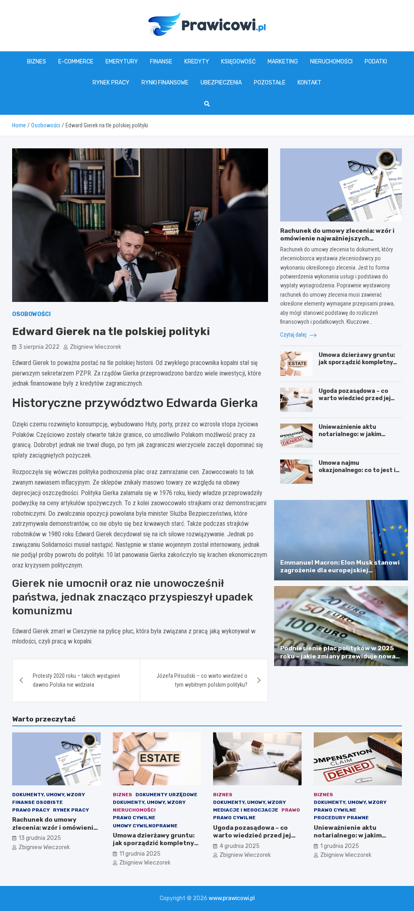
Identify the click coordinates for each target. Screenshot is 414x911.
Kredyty (196, 61)
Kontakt (309, 82)
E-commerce (75, 61)
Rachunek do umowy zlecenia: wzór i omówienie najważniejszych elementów (337, 238)
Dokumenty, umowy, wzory (48, 794)
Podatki (376, 61)
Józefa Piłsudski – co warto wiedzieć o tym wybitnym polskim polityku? (201, 680)
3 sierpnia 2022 (39, 347)
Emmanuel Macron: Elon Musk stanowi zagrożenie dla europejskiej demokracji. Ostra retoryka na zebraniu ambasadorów (340, 574)
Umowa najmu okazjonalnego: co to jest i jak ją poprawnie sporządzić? (357, 474)
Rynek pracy (111, 82)
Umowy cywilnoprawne (145, 826)
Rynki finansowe (165, 82)
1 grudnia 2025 (339, 846)
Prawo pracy (31, 810)
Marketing (283, 61)
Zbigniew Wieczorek (95, 347)
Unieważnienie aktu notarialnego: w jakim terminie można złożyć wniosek (352, 438)
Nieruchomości (331, 61)
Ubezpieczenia (221, 82)
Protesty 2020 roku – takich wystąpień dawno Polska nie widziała (76, 680)
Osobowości (31, 314)
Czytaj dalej (294, 334)
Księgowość (238, 61)
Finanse (161, 61)
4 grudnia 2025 (240, 846)
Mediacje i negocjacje (245, 810)
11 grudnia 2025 (140, 853)
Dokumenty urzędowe (166, 794)
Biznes (36, 61)
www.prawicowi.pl (232, 898)
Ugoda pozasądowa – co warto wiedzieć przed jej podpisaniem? (355, 398)
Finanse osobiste (37, 802)
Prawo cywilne (134, 817)
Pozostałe (269, 82)
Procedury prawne (341, 817)
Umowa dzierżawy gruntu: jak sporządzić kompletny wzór (357, 362)
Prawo (290, 810)
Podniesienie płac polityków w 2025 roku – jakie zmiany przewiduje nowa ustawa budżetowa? (337, 656)
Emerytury (122, 61)
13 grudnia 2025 (40, 838)
